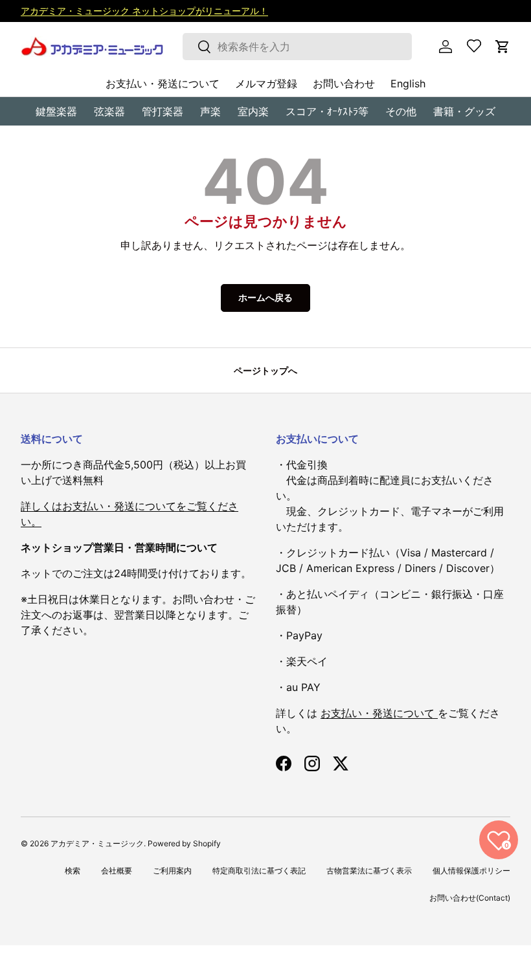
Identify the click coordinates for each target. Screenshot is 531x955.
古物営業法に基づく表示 (369, 870)
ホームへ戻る (265, 297)
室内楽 (253, 111)
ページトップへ (265, 370)
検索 (72, 870)
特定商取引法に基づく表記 (259, 870)
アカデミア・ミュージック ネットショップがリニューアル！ (144, 10)
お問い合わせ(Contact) (469, 898)
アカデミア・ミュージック (97, 843)
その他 (400, 111)
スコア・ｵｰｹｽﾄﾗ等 (327, 111)
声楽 (210, 111)
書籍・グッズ (464, 111)
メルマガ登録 (266, 83)
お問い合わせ (344, 83)
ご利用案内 (172, 870)
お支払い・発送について (163, 83)
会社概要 (116, 870)
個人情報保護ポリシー (471, 870)
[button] (502, 46)
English (407, 83)
